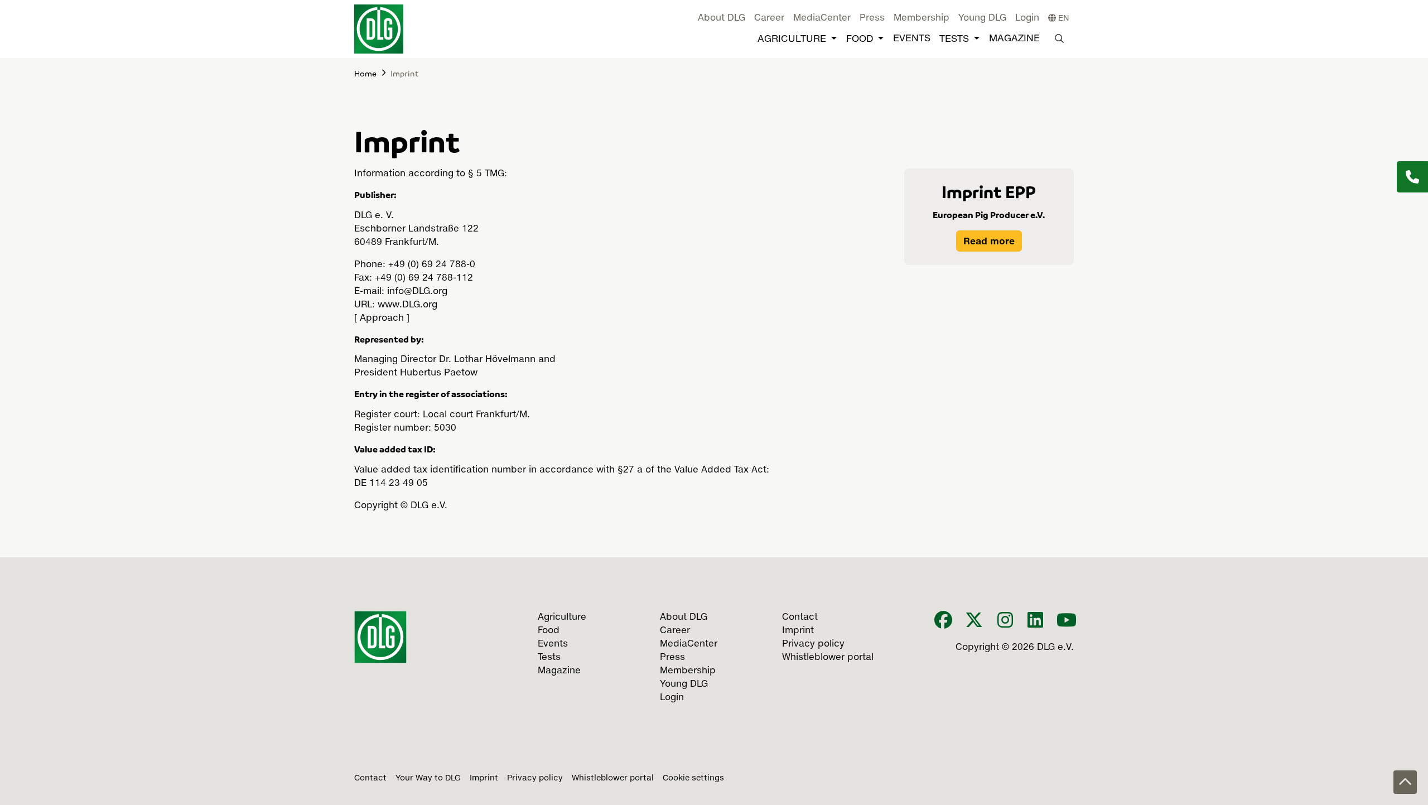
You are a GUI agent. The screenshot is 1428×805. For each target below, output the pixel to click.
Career (769, 18)
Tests (954, 39)
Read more (989, 241)
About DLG (721, 18)
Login (1027, 18)
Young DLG (982, 18)
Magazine (1014, 39)
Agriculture (792, 39)
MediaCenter (822, 18)
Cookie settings (693, 778)
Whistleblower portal (613, 778)
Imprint (484, 778)
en (1062, 18)
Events (911, 39)
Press (872, 18)
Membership (921, 18)
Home (365, 73)
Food (859, 39)
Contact (370, 778)
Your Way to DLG (428, 778)
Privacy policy (535, 778)
